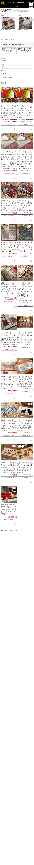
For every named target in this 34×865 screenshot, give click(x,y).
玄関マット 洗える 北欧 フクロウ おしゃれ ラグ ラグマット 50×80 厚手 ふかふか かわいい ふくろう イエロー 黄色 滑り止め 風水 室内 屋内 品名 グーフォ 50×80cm (8, 467)
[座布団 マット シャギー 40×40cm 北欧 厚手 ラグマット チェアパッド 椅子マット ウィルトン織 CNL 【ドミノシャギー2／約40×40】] (9, 232)
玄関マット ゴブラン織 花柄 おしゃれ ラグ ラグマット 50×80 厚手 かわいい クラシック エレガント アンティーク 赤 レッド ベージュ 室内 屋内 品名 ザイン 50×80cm (24, 337)
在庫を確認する (8, 124)
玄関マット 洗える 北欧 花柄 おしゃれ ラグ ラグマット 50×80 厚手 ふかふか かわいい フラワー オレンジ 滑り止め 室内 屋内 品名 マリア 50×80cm (24, 467)
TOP (2, 39)
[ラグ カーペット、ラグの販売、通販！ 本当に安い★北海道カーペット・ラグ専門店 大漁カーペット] (6, 10)
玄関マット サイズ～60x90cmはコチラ (9, 51)
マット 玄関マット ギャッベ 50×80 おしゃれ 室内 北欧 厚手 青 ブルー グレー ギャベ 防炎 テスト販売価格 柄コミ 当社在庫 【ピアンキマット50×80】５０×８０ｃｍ (8, 337)
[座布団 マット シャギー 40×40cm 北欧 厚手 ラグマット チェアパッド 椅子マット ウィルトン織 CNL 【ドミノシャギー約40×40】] (25, 232)
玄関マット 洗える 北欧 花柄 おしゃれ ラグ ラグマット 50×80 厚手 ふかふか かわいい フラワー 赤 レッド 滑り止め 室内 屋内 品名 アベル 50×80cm (8, 510)
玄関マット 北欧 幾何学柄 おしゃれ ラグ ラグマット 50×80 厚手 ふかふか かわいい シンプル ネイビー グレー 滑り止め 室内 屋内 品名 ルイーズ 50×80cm (8, 425)
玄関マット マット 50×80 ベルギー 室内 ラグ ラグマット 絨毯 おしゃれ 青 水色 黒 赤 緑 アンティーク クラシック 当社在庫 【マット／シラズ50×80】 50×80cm (8, 205)
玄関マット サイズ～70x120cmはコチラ (24, 51)
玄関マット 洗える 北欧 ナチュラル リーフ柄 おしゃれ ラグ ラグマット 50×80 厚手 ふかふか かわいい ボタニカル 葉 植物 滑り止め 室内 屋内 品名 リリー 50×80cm (24, 381)
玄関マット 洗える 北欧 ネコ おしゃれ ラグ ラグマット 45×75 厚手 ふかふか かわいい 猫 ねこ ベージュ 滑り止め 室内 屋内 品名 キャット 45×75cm (24, 425)
